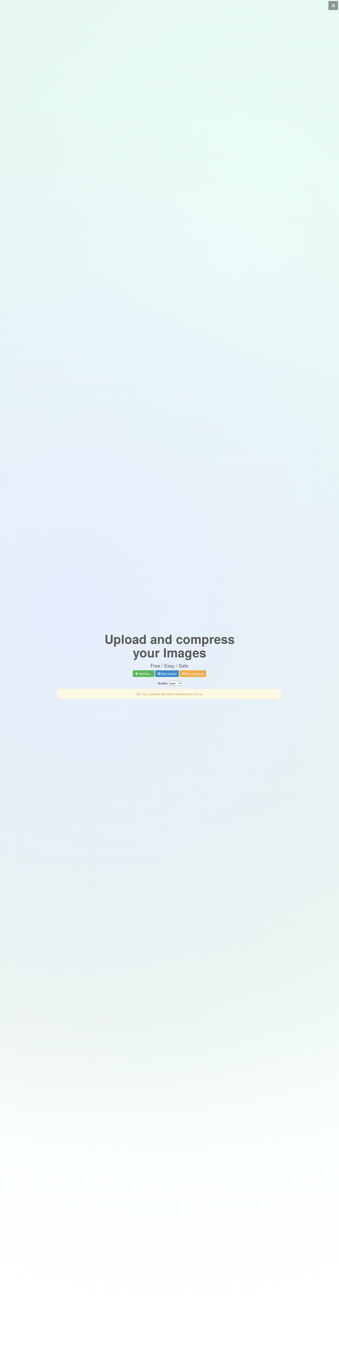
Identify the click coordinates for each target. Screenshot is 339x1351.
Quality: (163, 683)
